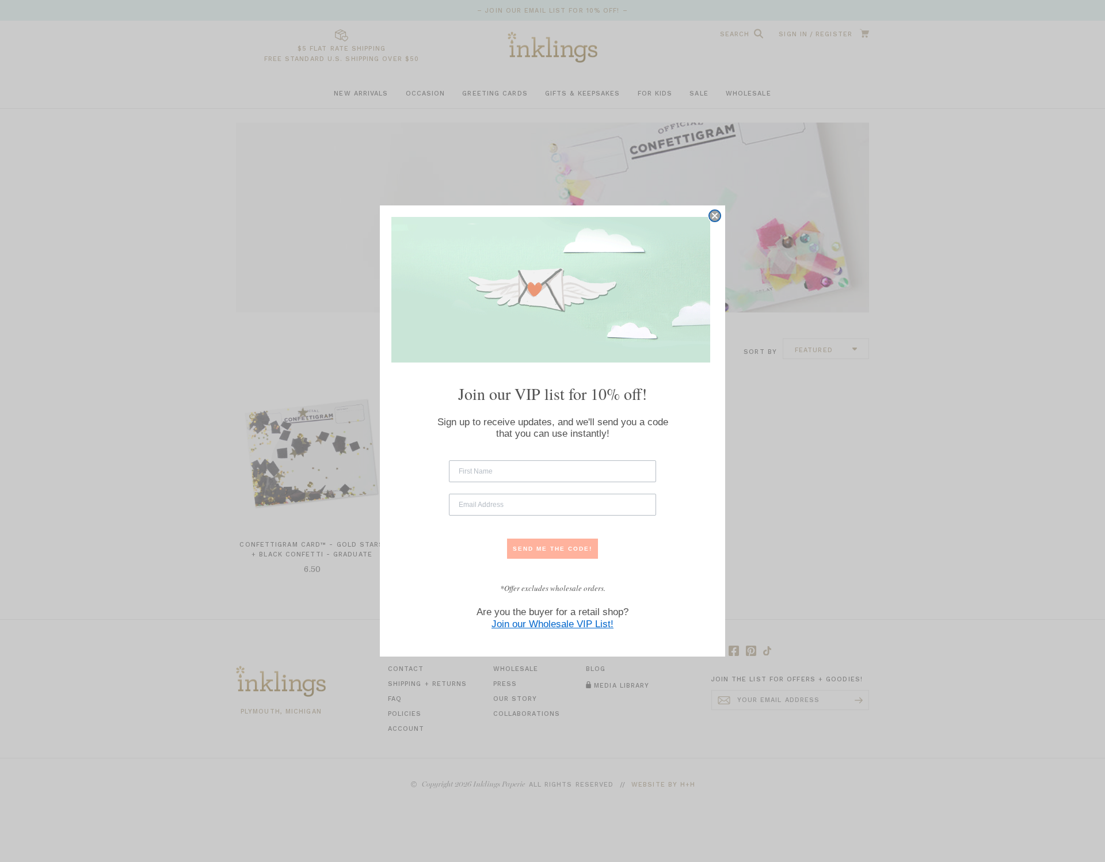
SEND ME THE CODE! (552, 549)
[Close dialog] (715, 216)
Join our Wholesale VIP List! (552, 624)
